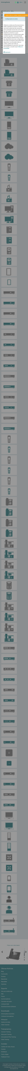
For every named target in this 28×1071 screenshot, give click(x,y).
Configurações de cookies (11, 19)
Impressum (7, 52)
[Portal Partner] (18, 2)
